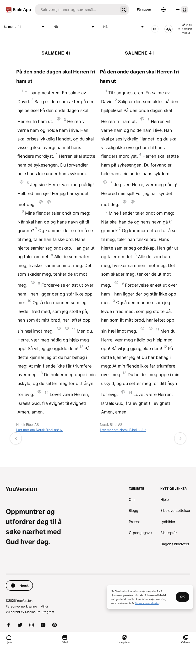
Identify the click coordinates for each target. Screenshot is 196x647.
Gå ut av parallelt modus (187, 28)
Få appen (144, 9)
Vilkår (45, 606)
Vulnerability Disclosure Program (30, 612)
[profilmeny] (181, 9)
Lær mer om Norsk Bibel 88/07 (39, 429)
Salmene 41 (12, 26)
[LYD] (155, 29)
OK (182, 597)
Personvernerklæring (21, 606)
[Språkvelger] (163, 9)
